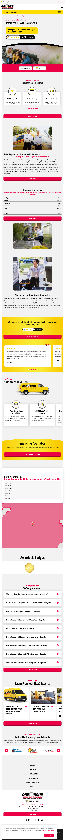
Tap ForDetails (59, 12)
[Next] (58, 750)
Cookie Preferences (45, 830)
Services (32, 766)
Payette (24, 16)
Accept (49, 835)
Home (7, 16)
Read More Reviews (32, 337)
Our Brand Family (32, 782)
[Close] (54, 826)
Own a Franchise (32, 778)
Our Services (32, 116)
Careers (32, 786)
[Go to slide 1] (28, 369)
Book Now (32, 178)
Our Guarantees (32, 774)
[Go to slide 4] (35, 369)
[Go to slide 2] (31, 369)
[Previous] (6, 750)
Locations (13, 16)
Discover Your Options (32, 454)
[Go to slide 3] (33, 369)
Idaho (19, 16)
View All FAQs (32, 670)
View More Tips (32, 723)
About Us (32, 770)
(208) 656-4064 (34, 801)
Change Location (61, 1)
